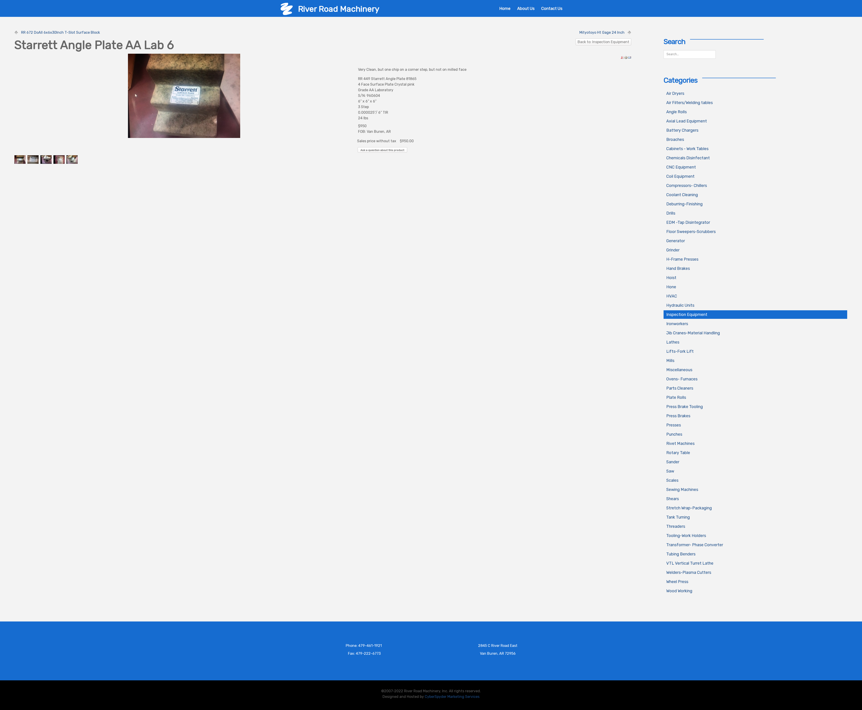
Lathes (672, 342)
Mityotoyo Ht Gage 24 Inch (602, 32)
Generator (675, 240)
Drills (670, 213)
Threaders (675, 526)
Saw (670, 471)
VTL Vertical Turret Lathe (689, 563)
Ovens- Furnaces (681, 379)
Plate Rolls (676, 397)
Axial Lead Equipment (686, 121)
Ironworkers (677, 323)
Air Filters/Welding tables (689, 102)
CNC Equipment (681, 167)
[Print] (626, 57)
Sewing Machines (682, 489)
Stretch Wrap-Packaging (689, 508)
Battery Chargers (682, 130)
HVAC (671, 296)
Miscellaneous (679, 369)
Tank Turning (678, 517)
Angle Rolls (676, 111)
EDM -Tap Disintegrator (688, 222)
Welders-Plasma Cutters (688, 572)
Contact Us (551, 8)
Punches (674, 434)
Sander (672, 461)
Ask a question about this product (382, 150)
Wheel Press (677, 581)
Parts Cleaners (679, 388)
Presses (673, 425)
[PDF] (622, 57)
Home (504, 8)
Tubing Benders (680, 554)
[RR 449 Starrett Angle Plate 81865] (184, 95)
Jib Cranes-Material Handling (693, 333)
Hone (671, 286)
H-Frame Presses (682, 259)
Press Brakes (678, 415)
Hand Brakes (678, 268)
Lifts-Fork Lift (680, 351)
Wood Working (679, 590)
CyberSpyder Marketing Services (452, 696)
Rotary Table (678, 452)
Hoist (671, 277)
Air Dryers (675, 93)
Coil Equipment (680, 176)
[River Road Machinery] (287, 9)
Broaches (675, 139)
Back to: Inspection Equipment (603, 42)
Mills (670, 360)
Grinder (672, 250)
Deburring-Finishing (684, 204)
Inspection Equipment (686, 314)
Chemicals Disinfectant (688, 157)
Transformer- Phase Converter (694, 544)
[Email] (629, 57)
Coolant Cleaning (682, 194)
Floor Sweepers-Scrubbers (691, 231)
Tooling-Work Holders (686, 535)
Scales (672, 480)
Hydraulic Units (680, 305)
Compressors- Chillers (686, 185)
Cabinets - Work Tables (687, 148)
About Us (525, 8)
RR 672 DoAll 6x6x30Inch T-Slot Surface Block (60, 32)
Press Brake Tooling (684, 406)
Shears (672, 498)
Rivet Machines (680, 443)
